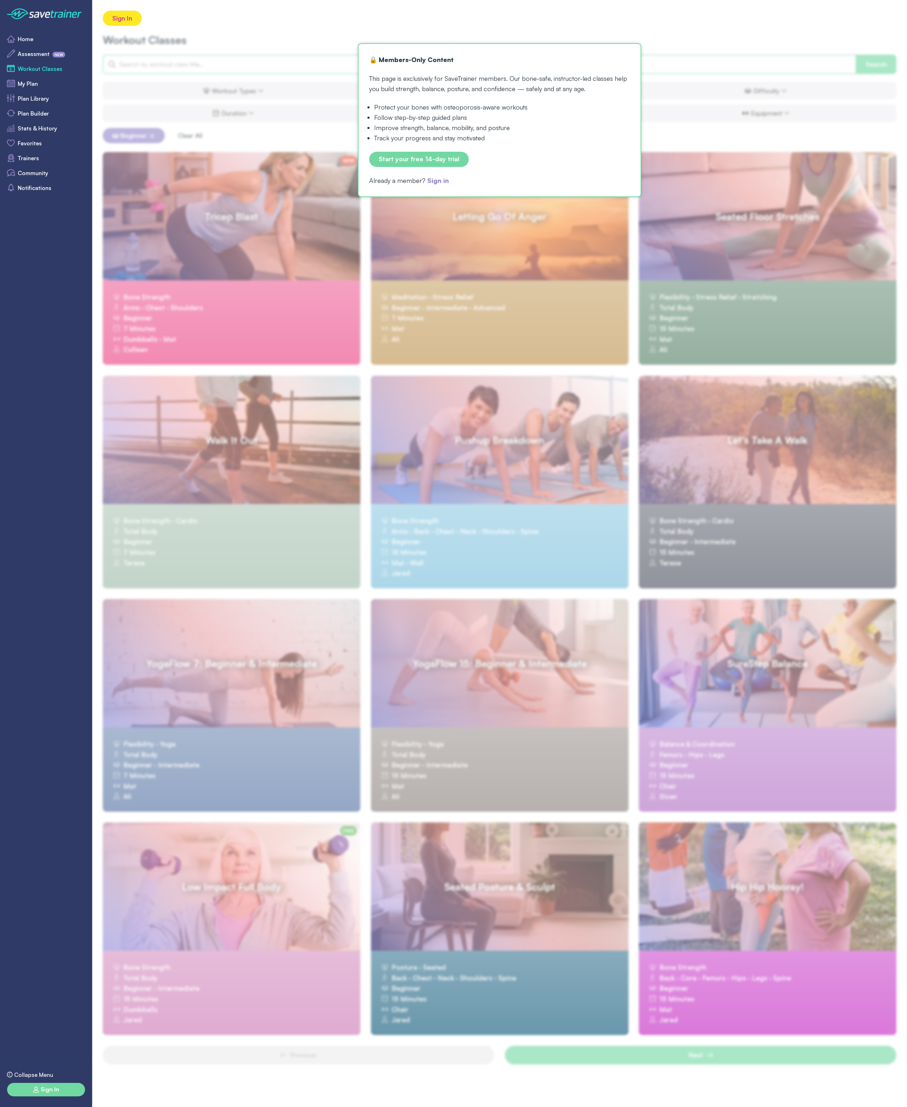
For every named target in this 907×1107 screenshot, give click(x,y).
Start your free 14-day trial (419, 159)
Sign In (122, 18)
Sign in (438, 180)
